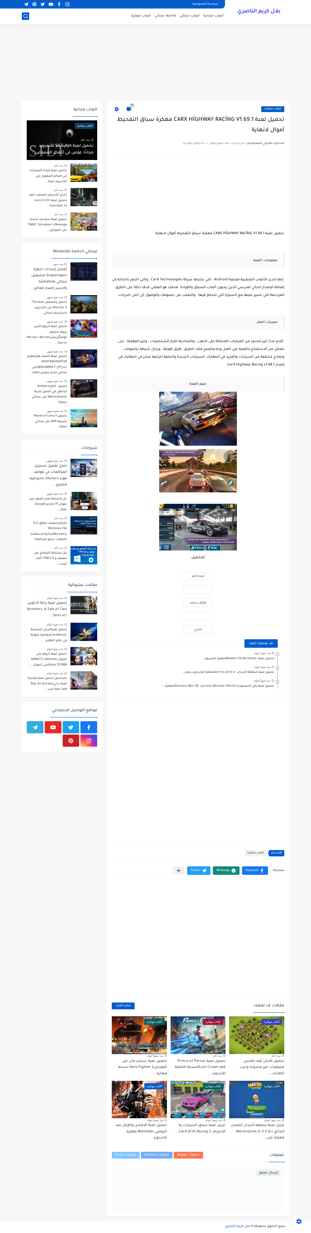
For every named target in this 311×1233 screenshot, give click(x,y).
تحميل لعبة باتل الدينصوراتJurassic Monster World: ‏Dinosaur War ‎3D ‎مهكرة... (218, 686)
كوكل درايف (198, 603)
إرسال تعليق (268, 1173)
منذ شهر (58, 264)
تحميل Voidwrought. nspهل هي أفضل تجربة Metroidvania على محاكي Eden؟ (49, 394)
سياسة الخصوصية (205, 4)
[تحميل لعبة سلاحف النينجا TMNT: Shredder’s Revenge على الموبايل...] (83, 222)
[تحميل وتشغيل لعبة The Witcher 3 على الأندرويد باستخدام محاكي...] (83, 304)
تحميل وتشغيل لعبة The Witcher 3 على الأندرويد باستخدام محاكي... (49, 308)
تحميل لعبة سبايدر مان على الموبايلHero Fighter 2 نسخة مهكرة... (142, 1067)
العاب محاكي (190, 16)
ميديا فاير (198, 576)
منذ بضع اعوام (262, 653)
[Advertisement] (155, 63)
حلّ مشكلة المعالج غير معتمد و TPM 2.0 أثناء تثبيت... (51, 558)
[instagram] (67, 4)
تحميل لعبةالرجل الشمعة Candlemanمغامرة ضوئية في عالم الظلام (48, 635)
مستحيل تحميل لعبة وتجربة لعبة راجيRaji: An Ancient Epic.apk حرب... (47, 684)
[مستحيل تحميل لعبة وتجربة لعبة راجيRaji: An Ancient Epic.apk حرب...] (83, 680)
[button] (255, 870)
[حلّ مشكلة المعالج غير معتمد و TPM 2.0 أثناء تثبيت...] (83, 555)
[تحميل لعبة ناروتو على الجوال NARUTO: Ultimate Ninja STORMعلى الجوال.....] (83, 656)
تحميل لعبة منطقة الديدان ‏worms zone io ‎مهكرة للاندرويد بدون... (228, 672)
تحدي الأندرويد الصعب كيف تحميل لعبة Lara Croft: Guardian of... (47, 200)
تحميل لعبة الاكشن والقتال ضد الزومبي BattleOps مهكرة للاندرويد (141, 1132)
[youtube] (51, 4)
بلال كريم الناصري (258, 12)
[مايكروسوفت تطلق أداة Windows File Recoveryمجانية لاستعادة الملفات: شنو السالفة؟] (83, 525)
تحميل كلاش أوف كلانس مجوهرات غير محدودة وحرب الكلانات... (262, 1067)
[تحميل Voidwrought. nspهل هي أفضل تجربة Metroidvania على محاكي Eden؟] (83, 388)
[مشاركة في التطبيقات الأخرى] (179, 870)
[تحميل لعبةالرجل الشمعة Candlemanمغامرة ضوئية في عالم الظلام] (83, 632)
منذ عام (276, 1055)
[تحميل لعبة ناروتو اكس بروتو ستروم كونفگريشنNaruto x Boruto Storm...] (83, 328)
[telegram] (26, 4)
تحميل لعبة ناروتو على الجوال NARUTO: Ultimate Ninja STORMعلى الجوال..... (47, 659)
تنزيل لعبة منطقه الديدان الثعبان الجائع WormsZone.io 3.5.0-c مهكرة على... (257, 1132)
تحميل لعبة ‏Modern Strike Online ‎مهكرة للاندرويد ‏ (238, 658)
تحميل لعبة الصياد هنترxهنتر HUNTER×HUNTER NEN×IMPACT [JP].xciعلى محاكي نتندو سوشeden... (47, 364)
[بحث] (25, 16)
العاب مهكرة (141, 16)
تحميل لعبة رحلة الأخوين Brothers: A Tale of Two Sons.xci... (47, 609)
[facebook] (59, 4)
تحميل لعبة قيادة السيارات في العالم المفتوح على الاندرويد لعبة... (48, 176)
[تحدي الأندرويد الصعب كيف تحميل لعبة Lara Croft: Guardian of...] (83, 197)
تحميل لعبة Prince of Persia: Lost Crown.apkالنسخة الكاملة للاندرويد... (200, 1067)
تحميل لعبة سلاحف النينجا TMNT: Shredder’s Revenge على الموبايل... (47, 225)
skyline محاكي (165, 16)
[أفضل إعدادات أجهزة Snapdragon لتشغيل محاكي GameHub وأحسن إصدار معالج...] (83, 271)
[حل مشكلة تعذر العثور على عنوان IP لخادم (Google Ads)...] (83, 501)
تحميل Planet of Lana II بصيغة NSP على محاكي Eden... (50, 421)
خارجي (198, 629)
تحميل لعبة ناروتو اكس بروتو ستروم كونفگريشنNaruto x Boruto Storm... (47, 335)
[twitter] (42, 4)
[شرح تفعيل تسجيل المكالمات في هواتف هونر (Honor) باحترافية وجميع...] (83, 468)
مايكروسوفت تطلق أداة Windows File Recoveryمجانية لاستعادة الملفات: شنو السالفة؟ (48, 531)
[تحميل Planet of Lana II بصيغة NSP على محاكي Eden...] (83, 418)
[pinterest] (34, 4)
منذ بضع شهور (54, 297)
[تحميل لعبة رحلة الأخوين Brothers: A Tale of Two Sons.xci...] (83, 605)
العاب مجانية (213, 16)
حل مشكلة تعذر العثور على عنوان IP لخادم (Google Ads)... (48, 504)
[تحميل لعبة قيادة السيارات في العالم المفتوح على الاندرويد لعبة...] (83, 173)
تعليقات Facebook (157, 1155)
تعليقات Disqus (125, 1155)
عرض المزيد (123, 1005)
